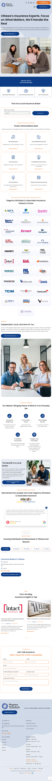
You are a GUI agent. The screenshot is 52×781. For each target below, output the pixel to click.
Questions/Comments (9, 678)
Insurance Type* (31, 671)
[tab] (5, 549)
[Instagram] (28, 2)
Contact (34, 768)
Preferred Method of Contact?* (11, 671)
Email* (28, 659)
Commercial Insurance (31, 726)
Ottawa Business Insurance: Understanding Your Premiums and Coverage (38, 620)
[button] (34, 7)
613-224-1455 (5, 571)
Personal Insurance (31, 723)
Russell (3, 747)
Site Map (40, 768)
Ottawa (4, 739)
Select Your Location (9, 110)
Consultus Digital (27, 773)
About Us (16, 768)
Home (10, 768)
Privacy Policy (38, 770)
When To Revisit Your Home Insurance (13, 619)
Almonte (4, 745)
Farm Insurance (30, 728)
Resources (23, 768)
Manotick (4, 742)
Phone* (5, 665)
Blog (29, 768)
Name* (5, 659)
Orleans (4, 750)
